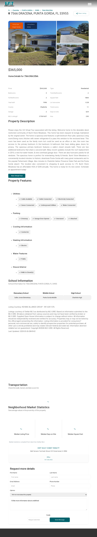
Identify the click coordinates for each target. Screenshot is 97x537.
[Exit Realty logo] (9, 4)
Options (12, 490)
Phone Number (54, 481)
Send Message (60, 520)
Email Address (15, 481)
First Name (13, 473)
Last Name (53, 473)
